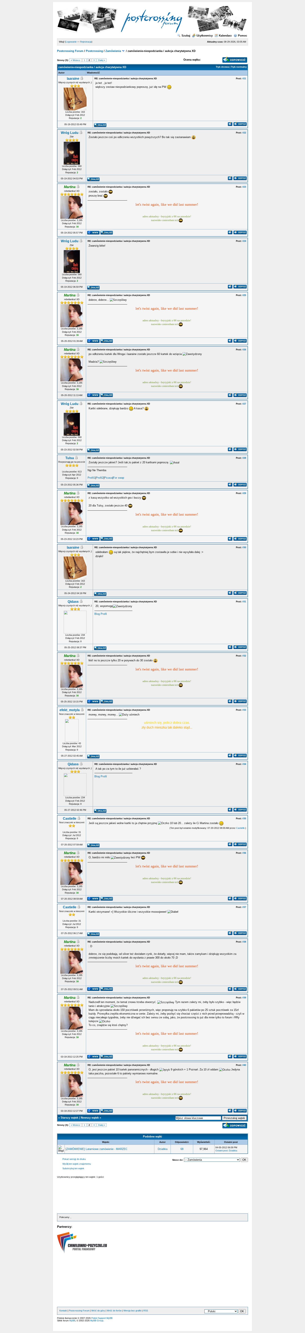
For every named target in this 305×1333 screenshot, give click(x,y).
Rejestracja (86, 41)
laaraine (73, 78)
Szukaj (186, 35)
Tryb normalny (239, 67)
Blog (97, 613)
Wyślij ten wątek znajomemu (76, 1164)
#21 (244, 78)
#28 (244, 458)
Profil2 (100, 477)
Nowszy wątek (90, 1117)
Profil (104, 613)
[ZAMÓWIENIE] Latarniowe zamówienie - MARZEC (96, 1149)
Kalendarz (225, 35)
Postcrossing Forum (70, 51)
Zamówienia (113, 51)
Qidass (73, 601)
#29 (244, 493)
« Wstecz (75, 60)
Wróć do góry (98, 1310)
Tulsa (69, 458)
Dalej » (101, 60)
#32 (244, 655)
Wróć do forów (114, 1310)
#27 (244, 403)
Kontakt (63, 1310)
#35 (244, 818)
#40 (244, 1065)
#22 (244, 132)
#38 (244, 941)
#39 (244, 997)
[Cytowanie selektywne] (230, 125)
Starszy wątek (69, 1117)
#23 (244, 187)
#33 (244, 710)
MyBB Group (96, 1320)
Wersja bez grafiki (132, 1310)
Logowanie (71, 41)
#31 (244, 601)
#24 (244, 241)
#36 (244, 853)
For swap (118, 477)
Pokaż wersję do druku (74, 1159)
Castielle (69, 818)
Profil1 (91, 477)
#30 (244, 547)
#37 (244, 907)
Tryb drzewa (222, 67)
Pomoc (242, 35)
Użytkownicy (204, 35)
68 (182, 1149)
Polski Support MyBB (101, 1318)
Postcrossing (94, 51)
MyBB (72, 1320)
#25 (244, 295)
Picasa (108, 477)
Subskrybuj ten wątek (73, 1168)
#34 (244, 764)
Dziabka (162, 1149)
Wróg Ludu (69, 133)
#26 (244, 349)
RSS (145, 1310)
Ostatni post (221, 1150)
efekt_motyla (70, 710)
